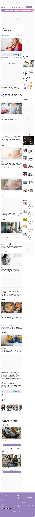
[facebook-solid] (16, 55)
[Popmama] (4, 7)
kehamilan (14, 294)
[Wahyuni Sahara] (2, 400)
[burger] (33, 7)
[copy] (20, 55)
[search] (24, 7)
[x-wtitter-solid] (18, 55)
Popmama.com (5, 94)
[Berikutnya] (22, 456)
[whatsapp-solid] (14, 55)
